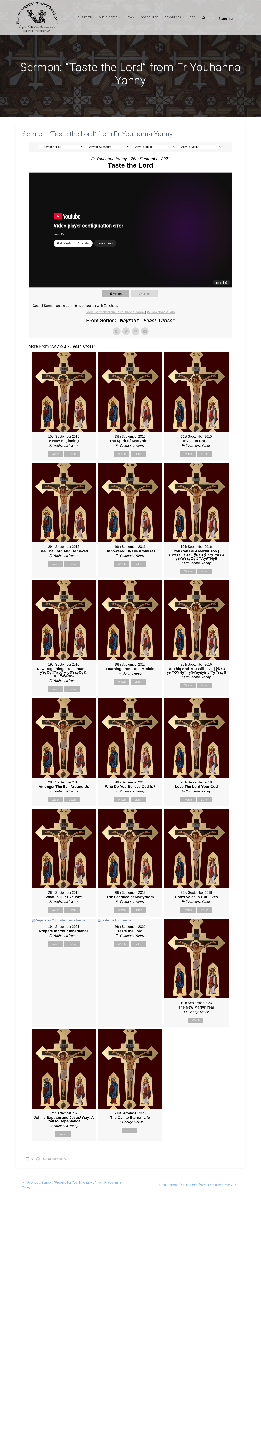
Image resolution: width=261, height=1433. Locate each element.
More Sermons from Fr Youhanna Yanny (115, 312)
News (130, 17)
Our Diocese (108, 17)
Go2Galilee (149, 17)
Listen (146, 293)
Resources (173, 17)
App (192, 17)
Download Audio (163, 312)
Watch (117, 293)
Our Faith (84, 17)
